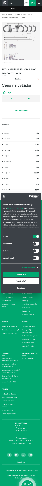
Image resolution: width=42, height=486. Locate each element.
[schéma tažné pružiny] (21, 41)
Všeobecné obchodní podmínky (23, 475)
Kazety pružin (7, 301)
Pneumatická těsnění (9, 397)
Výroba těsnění (7, 410)
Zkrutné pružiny (7, 297)
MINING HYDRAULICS (30, 353)
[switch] (36, 243)
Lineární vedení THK (9, 382)
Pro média (26, 311)
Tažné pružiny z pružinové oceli (10, 17)
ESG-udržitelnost (28, 314)
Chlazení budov (28, 343)
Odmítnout (21, 288)
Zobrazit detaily (28, 267)
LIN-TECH (5, 353)
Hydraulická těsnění (9, 394)
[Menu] (39, 3)
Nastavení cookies (21, 478)
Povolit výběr (21, 281)
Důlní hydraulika (28, 358)
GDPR (9, 475)
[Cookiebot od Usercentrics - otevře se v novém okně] (29, 196)
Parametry (5, 124)
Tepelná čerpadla (28, 326)
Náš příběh (26, 307)
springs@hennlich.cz (23, 443)
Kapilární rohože (28, 346)
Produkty (17, 14)
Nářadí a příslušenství (9, 414)
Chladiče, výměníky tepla (10, 330)
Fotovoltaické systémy (30, 336)
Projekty (25, 301)
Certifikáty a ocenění (29, 304)
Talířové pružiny (7, 294)
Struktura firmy (27, 297)
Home (3, 14)
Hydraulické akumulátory (10, 326)
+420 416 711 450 (22, 441)
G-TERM (25, 321)
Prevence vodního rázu (10, 333)
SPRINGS (12, 9)
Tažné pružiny (26, 14)
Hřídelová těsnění (8, 401)
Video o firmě (27, 294)
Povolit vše (21, 274)
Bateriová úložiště (28, 339)
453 (31, 441)
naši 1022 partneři (15, 208)
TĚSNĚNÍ (5, 389)
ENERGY (5, 321)
